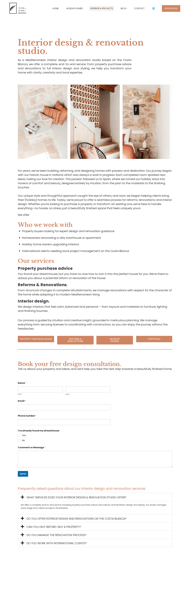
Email (22, 401)
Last (67, 394)
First (20, 394)
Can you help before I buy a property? (54, 527)
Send (23, 473)
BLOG (123, 8)
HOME (56, 8)
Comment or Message (31, 447)
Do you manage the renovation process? (56, 535)
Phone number (27, 415)
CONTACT (139, 8)
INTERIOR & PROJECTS (102, 8)
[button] (95, 497)
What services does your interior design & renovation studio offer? (76, 497)
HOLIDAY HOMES (74, 8)
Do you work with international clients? (57, 543)
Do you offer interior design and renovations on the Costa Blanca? (76, 519)
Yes (24, 435)
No (23, 440)
